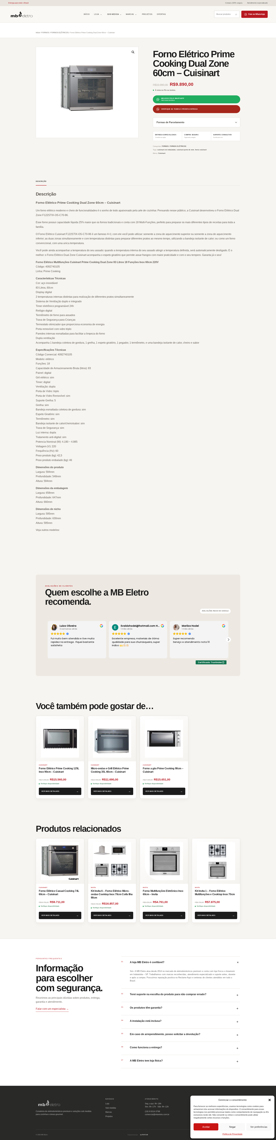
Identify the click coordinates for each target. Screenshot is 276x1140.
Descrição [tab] (41, 181)
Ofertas (161, 14)
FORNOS (45, 32)
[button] (269, 1100)
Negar (232, 1126)
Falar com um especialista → (52, 1008)
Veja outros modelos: (48, 530)
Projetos (147, 14)
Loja (96, 14)
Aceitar (206, 1126)
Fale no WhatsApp (256, 14)
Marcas (130, 14)
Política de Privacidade (232, 1134)
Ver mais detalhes (50, 791)
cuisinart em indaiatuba (166, 150)
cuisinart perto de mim (185, 150)
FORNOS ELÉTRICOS (59, 32)
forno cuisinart (201, 150)
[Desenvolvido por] (143, 1135)
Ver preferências (258, 1126)
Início (87, 14)
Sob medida (114, 14)
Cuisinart (161, 153)
